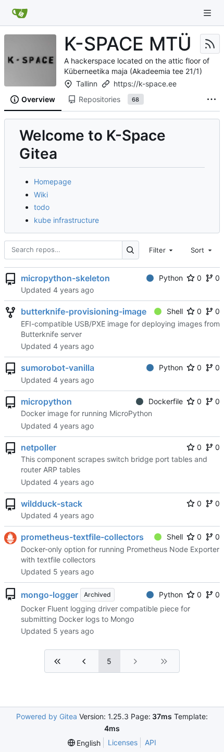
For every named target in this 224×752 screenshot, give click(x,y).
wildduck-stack (51, 503)
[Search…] (130, 250)
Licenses (123, 742)
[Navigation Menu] (208, 12)
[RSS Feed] (210, 44)
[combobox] (162, 250)
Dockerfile (165, 401)
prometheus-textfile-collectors (82, 537)
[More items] (211, 100)
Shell (175, 311)
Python (171, 277)
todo (41, 207)
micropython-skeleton (65, 278)
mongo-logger (49, 595)
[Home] (19, 13)
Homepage (52, 181)
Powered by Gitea (46, 716)
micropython (46, 401)
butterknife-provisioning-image (83, 311)
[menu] (84, 742)
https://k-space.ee (145, 83)
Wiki (41, 194)
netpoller (38, 447)
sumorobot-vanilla (57, 367)
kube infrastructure (66, 220)
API (150, 742)
